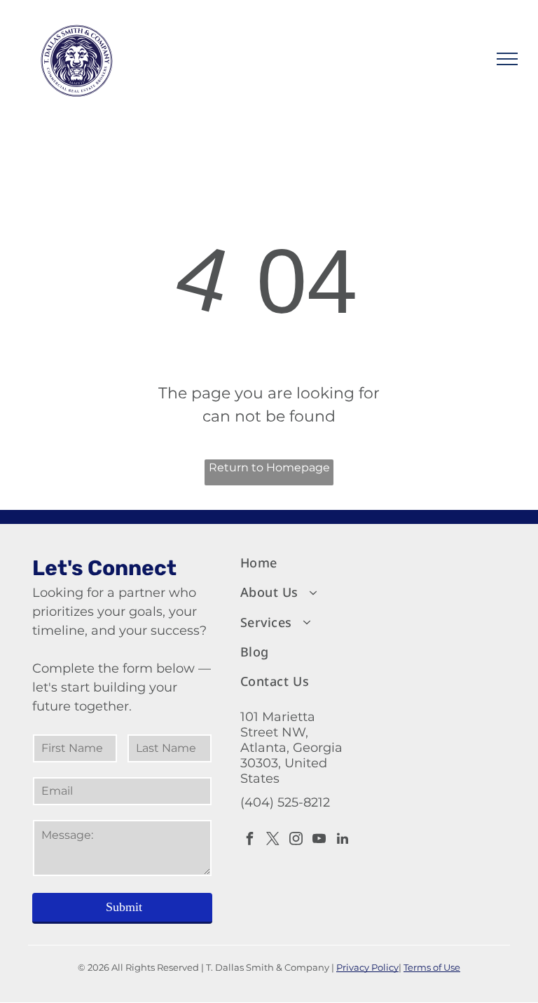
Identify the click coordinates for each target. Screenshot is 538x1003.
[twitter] (273, 840)
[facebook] (250, 840)
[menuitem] (297, 563)
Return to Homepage (269, 467)
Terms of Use (432, 967)
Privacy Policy (367, 967)
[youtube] (319, 840)
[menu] (507, 59)
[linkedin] (342, 840)
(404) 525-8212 (285, 802)
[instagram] (296, 840)
